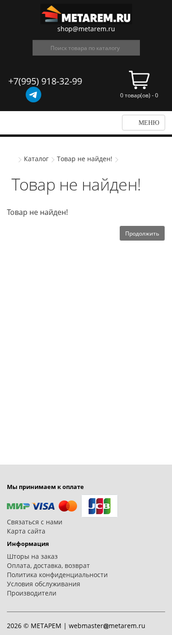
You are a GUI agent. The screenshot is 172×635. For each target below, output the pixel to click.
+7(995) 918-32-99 (45, 81)
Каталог (36, 158)
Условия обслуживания (43, 583)
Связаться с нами (34, 521)
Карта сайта (26, 531)
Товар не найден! (84, 158)
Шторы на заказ (32, 556)
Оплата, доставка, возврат (48, 565)
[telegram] (33, 94)
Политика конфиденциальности (57, 574)
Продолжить (142, 233)
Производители (31, 593)
